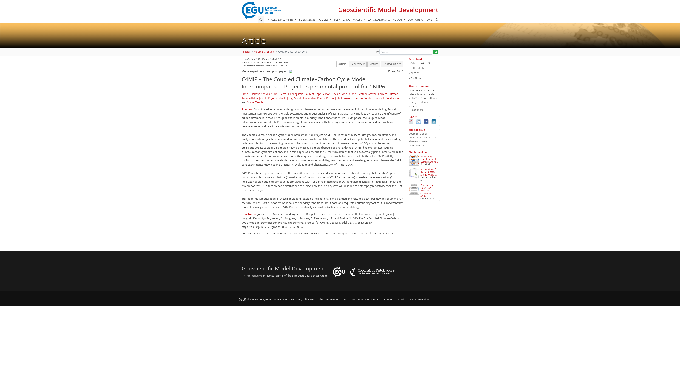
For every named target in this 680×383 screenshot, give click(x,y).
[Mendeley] (411, 121)
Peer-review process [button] (348, 19)
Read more (416, 110)
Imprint (401, 299)
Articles (246, 51)
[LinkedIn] (433, 121)
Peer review (358, 64)
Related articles (392, 64)
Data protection (419, 299)
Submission (307, 19)
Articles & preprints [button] (280, 19)
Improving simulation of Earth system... (429, 159)
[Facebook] (426, 121)
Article (342, 64)
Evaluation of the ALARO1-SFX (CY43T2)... (428, 172)
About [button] (398, 19)
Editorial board (378, 19)
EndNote (415, 78)
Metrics (373, 64)
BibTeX (414, 73)
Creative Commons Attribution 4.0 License (353, 299)
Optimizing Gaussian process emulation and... (427, 191)
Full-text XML (418, 68)
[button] (377, 51)
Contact (388, 299)
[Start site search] (435, 52)
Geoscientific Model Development (388, 9)
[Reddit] (418, 121)
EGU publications (420, 19)
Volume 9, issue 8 (264, 51)
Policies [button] (323, 19)
